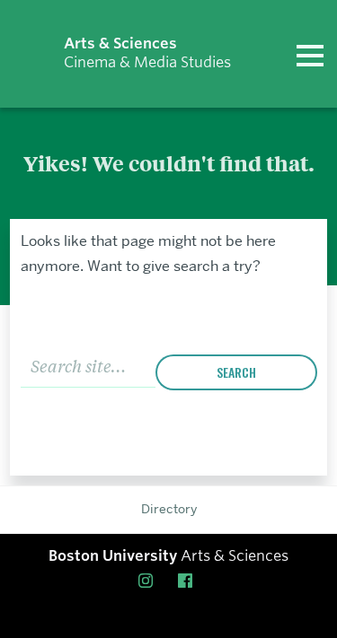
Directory (169, 509)
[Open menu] (310, 54)
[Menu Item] (149, 581)
